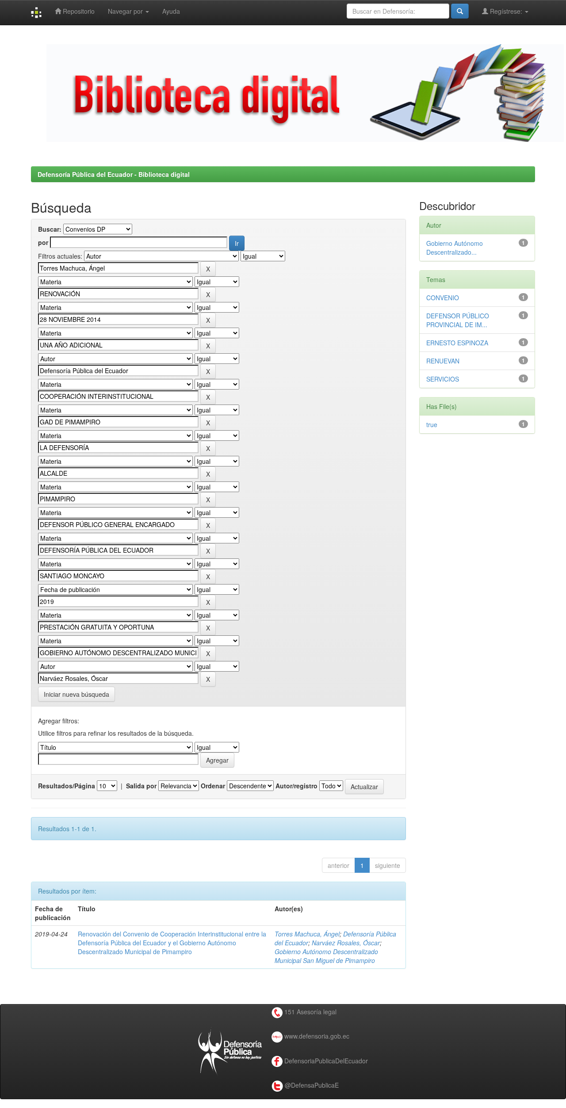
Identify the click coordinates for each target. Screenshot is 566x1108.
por (43, 242)
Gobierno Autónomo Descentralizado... (454, 247)
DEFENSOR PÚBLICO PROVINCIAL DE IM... (457, 320)
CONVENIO (442, 297)
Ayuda (171, 11)
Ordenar (213, 785)
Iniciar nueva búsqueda (76, 694)
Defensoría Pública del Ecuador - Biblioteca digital (114, 174)
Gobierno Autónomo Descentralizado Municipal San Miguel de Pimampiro (326, 956)
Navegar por (126, 11)
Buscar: (49, 229)
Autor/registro (296, 785)
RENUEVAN (442, 360)
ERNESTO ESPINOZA (457, 342)
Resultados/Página (66, 785)
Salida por (141, 785)
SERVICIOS (442, 378)
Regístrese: (506, 11)
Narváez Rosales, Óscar (346, 942)
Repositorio (78, 11)
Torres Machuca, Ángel (307, 933)
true (431, 424)
